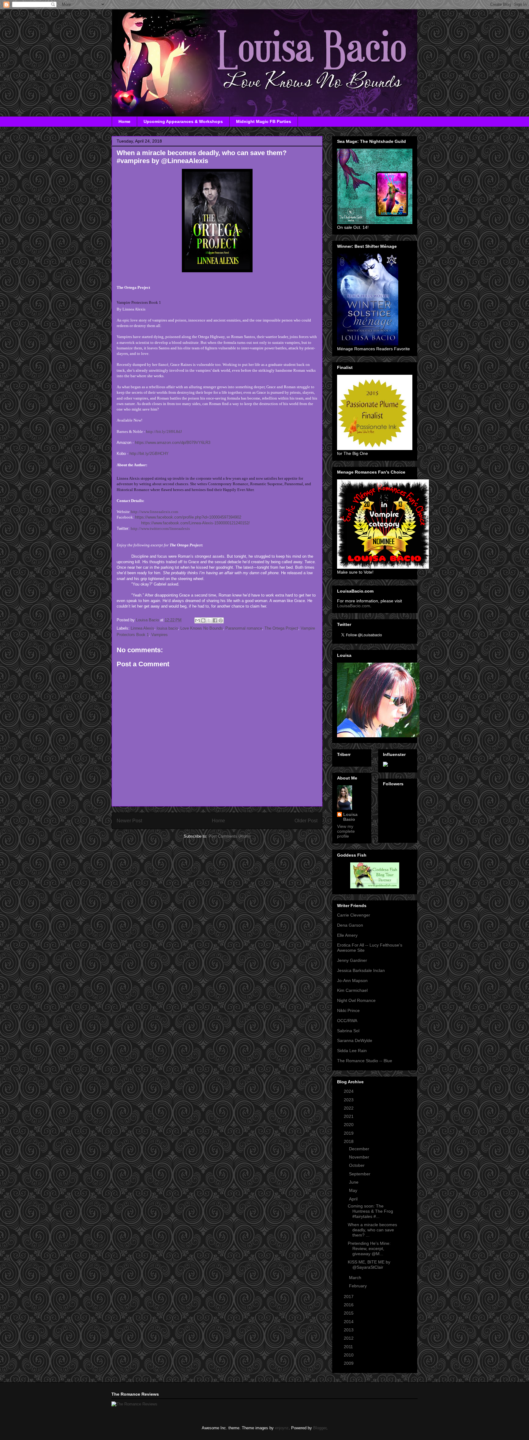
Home (124, 121)
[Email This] (197, 620)
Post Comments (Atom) (229, 836)
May (353, 1190)
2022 (349, 1108)
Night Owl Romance (356, 1000)
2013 (349, 1329)
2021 (349, 1116)
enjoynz (282, 1428)
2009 (349, 1363)
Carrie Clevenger (353, 915)
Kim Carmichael (352, 990)
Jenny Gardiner (352, 960)
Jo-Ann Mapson (352, 980)
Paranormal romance (243, 628)
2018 (349, 1141)
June (354, 1182)
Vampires (159, 634)
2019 (349, 1133)
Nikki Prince (348, 1010)
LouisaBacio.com (353, 605)
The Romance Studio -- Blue (364, 1060)
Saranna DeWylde (354, 1040)
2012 (349, 1338)
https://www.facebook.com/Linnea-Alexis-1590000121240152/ (195, 523)
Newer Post (129, 820)
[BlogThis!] (203, 620)
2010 (349, 1355)
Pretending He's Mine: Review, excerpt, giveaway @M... (369, 1248)
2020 (349, 1124)
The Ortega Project (281, 628)
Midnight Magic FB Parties (263, 121)
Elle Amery (347, 935)
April (354, 1198)
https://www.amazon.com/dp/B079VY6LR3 (172, 442)
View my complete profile (346, 831)
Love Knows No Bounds (201, 628)
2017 (349, 1296)
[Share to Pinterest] (221, 620)
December (359, 1148)
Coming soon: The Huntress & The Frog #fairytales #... (370, 1211)
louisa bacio (167, 628)
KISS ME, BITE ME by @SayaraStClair (369, 1265)
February (358, 1285)
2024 (349, 1091)
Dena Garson (350, 925)
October (357, 1165)
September (360, 1173)
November (359, 1157)
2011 (349, 1346)
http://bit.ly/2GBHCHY (149, 453)
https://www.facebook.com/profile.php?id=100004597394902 (188, 517)
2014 (349, 1321)
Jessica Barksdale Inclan (361, 970)
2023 (349, 1099)
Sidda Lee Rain (352, 1050)
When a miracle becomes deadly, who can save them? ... (372, 1229)
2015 (349, 1313)
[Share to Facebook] (215, 620)
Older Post (306, 820)
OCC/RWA (347, 1020)
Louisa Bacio (350, 817)
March (355, 1277)
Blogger (319, 1428)
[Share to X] (209, 620)
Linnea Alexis (142, 628)
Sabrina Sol (348, 1030)
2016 (349, 1304)
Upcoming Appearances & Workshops (183, 121)
